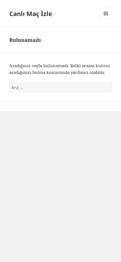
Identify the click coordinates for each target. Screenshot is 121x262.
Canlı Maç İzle (30, 13)
